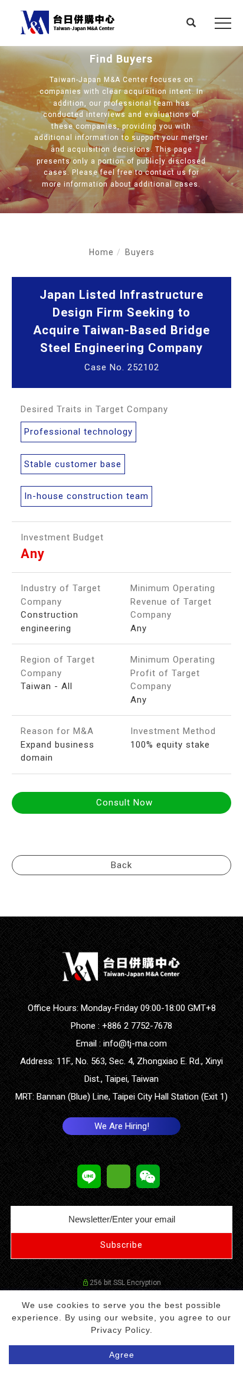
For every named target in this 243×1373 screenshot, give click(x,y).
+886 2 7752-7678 (137, 1025)
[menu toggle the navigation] (223, 23)
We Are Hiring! (121, 1126)
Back (121, 865)
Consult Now (124, 802)
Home (101, 252)
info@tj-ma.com (135, 1043)
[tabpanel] (121, 129)
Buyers (140, 252)
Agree (121, 1354)
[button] (192, 24)
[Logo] (68, 22)
